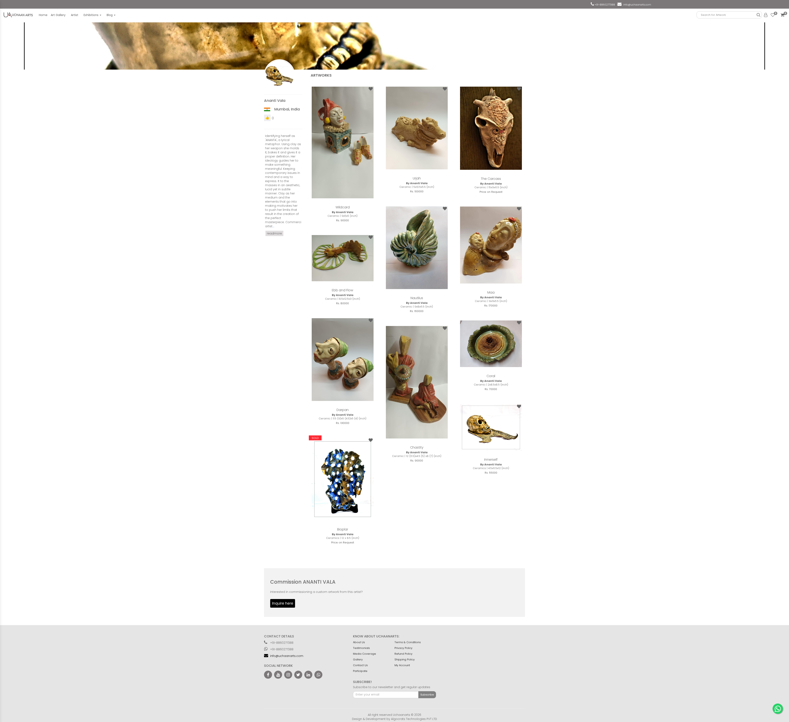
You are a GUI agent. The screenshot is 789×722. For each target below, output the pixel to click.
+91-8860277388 (604, 4)
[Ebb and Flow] (343, 258)
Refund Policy (403, 654)
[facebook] (268, 675)
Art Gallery (58, 15)
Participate (360, 671)
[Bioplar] (343, 479)
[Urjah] (417, 128)
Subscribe (427, 695)
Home (43, 15)
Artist (74, 15)
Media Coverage (364, 654)
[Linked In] (308, 675)
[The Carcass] (491, 128)
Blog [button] (110, 15)
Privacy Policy (403, 648)
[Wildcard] (343, 142)
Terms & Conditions (407, 642)
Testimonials (361, 648)
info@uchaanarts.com (636, 4)
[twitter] (298, 675)
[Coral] (491, 343)
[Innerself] (491, 427)
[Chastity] (417, 382)
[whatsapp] (318, 675)
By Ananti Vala (342, 212)
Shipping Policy (404, 659)
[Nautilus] (417, 247)
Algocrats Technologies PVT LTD (414, 719)
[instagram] (288, 675)
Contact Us (360, 665)
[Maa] (491, 245)
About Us (359, 642)
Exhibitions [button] (91, 15)
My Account (402, 665)
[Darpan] (343, 359)
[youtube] (278, 675)
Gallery (358, 659)
